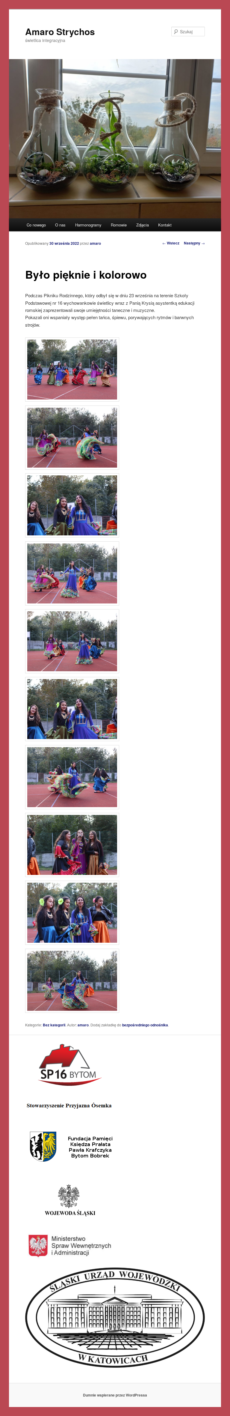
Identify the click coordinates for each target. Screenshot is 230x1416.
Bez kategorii (54, 1025)
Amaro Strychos (60, 31)
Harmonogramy (88, 225)
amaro (95, 243)
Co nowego (36, 225)
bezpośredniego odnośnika (145, 1025)
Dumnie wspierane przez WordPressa (115, 1395)
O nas (60, 225)
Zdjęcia (142, 225)
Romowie (119, 225)
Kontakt (165, 225)
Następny (194, 243)
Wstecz (170, 243)
